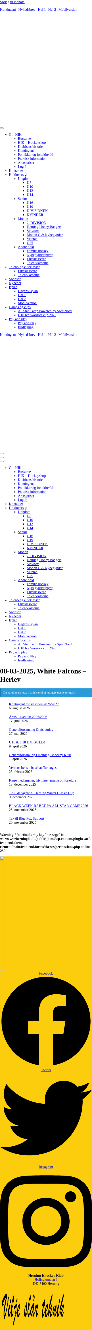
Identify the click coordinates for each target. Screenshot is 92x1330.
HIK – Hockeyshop (32, 142)
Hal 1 (42, 9)
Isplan (13, 287)
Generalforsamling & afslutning (31, 729)
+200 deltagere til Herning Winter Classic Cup (41, 793)
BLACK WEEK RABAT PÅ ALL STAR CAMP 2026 (48, 806)
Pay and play (18, 319)
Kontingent (8, 9)
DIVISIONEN (37, 211)
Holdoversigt (18, 175)
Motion (23, 219)
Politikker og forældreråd (35, 154)
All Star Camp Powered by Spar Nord (45, 311)
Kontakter (16, 170)
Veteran (32, 239)
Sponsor (15, 279)
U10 (30, 187)
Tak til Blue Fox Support (26, 818)
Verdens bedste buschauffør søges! (33, 768)
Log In (22, 166)
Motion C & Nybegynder (45, 235)
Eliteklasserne (36, 259)
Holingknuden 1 (46, 1279)
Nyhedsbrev (27, 9)
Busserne (24, 138)
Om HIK (15, 134)
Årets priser (26, 162)
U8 (29, 183)
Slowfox (33, 231)
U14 (30, 195)
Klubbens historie (30, 146)
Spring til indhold (12, 2)
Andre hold (26, 247)
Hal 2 (52, 9)
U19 (30, 207)
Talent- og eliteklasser (24, 267)
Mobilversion (68, 9)
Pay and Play (27, 323)
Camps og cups (20, 307)
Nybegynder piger (39, 255)
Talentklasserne (37, 263)
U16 (30, 203)
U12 (30, 191)
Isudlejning (25, 327)
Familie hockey (37, 251)
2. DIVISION (36, 223)
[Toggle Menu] (2, 128)
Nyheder (15, 283)
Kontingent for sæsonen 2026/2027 (34, 704)
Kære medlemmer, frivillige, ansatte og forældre (42, 780)
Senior (22, 199)
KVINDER (35, 215)
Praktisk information (32, 158)
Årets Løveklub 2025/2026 (28, 717)
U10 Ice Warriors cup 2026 (37, 315)
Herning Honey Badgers (44, 227)
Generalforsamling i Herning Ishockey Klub (40, 755)
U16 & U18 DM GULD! (27, 742)
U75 (30, 243)
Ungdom (24, 179)
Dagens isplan (28, 291)
